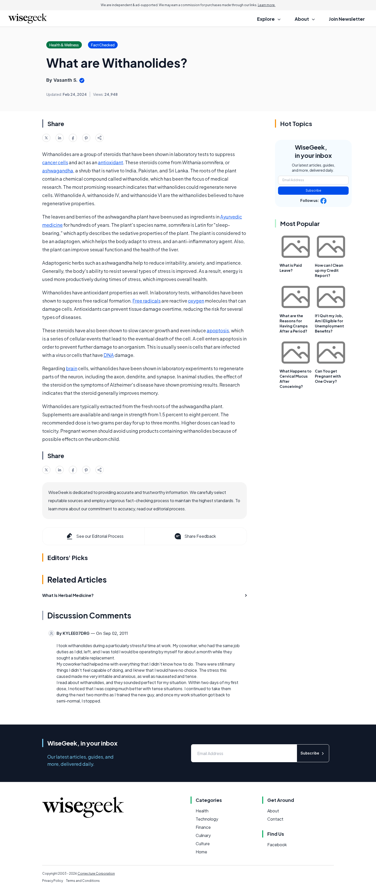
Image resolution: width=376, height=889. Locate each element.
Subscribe (313, 190)
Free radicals (146, 301)
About (273, 810)
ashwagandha (57, 170)
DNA (109, 355)
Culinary (203, 835)
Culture (203, 843)
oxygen (196, 301)
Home (201, 851)
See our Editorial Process (100, 536)
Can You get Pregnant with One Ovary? (328, 376)
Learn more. (266, 5)
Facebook (277, 844)
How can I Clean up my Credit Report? (329, 270)
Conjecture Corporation (96, 873)
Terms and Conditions (83, 881)
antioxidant (110, 162)
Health (202, 810)
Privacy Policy (52, 881)
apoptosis (218, 330)
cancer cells (55, 162)
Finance (203, 827)
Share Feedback (200, 536)
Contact (275, 819)
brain (71, 368)
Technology (207, 819)
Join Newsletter (347, 19)
